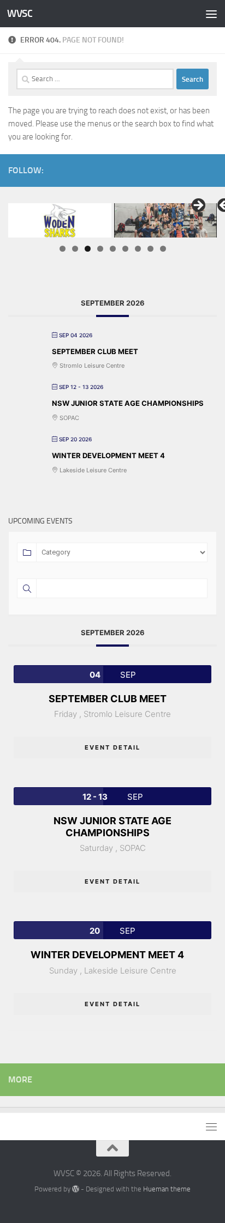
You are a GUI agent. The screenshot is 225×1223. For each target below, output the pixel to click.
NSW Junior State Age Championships (128, 403)
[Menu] (211, 13)
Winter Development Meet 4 (108, 455)
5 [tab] (113, 249)
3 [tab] (88, 249)
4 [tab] (100, 249)
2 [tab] (75, 249)
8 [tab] (150, 249)
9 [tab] (163, 249)
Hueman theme (167, 1189)
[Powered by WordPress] (75, 1188)
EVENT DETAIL (112, 747)
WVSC (19, 13)
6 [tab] (125, 249)
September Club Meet (95, 351)
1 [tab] (63, 249)
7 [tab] (138, 249)
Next (198, 206)
